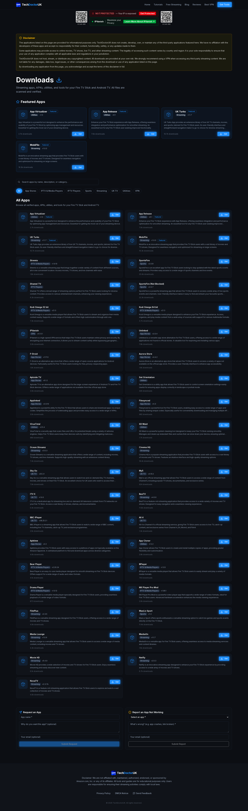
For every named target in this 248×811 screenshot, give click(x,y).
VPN (137, 191)
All (19, 191)
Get (80, 134)
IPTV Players (74, 191)
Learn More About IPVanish (138, 21)
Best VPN (209, 4)
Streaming (102, 191)
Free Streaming (173, 4)
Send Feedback (144, 793)
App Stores (30, 191)
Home (147, 4)
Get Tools (224, 4)
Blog (187, 4)
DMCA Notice (121, 793)
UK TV (115, 191)
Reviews (197, 4)
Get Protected (147, 13)
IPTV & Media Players (52, 191)
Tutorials (158, 4)
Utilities (126, 191)
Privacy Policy (104, 793)
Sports (88, 191)
